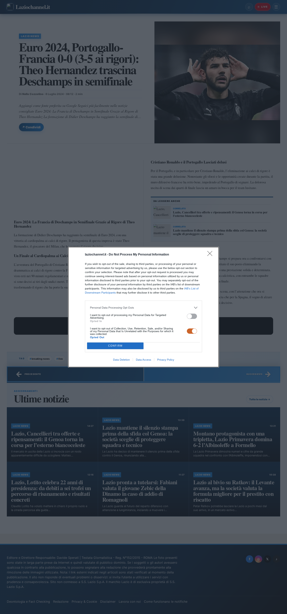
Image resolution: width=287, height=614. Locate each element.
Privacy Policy (165, 359)
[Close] (211, 254)
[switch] (192, 316)
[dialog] (143, 307)
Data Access (143, 359)
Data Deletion (121, 359)
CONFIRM (115, 345)
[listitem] (143, 308)
